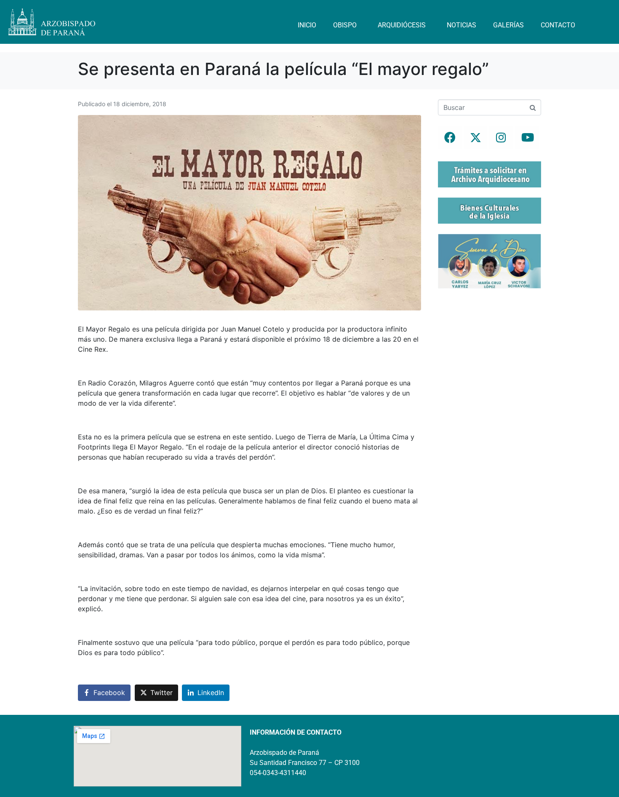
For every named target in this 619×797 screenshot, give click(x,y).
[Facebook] (450, 137)
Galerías (508, 25)
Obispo (345, 25)
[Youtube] (527, 137)
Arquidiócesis (402, 25)
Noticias (461, 25)
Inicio (307, 25)
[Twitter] (475, 137)
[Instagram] (501, 137)
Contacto (558, 25)
